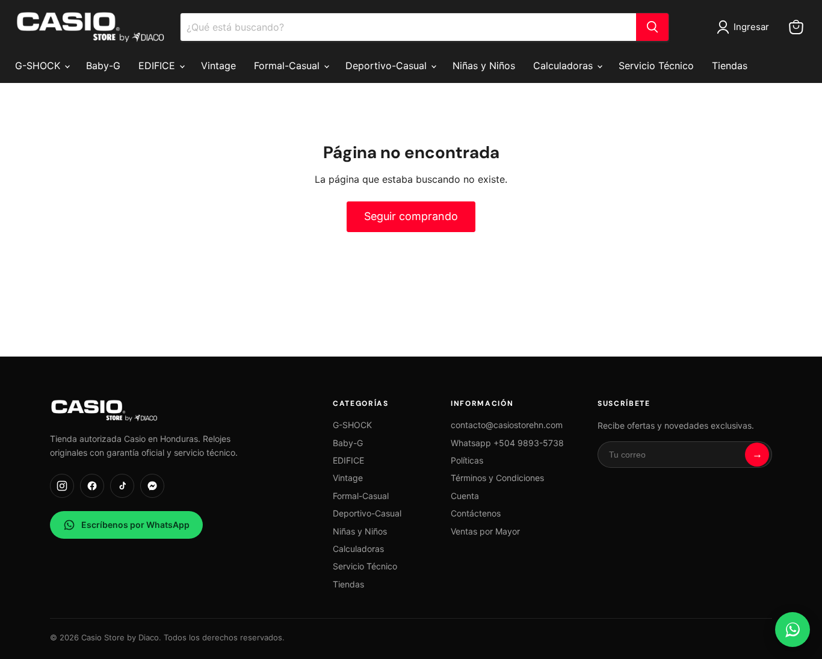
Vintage (218, 66)
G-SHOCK (39, 66)
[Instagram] (62, 486)
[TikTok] (122, 486)
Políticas (467, 460)
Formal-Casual (288, 66)
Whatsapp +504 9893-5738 (507, 443)
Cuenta (465, 496)
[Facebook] (92, 486)
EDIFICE (158, 66)
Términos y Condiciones (497, 478)
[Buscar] (652, 27)
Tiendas (729, 66)
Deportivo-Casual (387, 66)
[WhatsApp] (792, 629)
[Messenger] (152, 486)
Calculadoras (564, 66)
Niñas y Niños (484, 66)
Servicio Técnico (656, 66)
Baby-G (103, 66)
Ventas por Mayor (485, 531)
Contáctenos (476, 513)
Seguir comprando (411, 216)
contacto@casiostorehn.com (507, 425)
